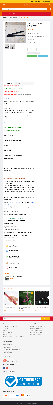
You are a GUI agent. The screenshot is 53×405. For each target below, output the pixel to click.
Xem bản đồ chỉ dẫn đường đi (11, 106)
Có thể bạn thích (10, 274)
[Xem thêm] (29, 44)
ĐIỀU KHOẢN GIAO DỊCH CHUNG (36, 328)
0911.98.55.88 (33, 56)
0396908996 (9, 347)
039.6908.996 (28, 94)
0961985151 (9, 352)
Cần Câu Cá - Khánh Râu (14, 97)
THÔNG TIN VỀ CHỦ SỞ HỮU (36, 330)
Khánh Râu (35, 403)
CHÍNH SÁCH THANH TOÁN (35, 334)
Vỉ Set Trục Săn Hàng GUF (40, 307)
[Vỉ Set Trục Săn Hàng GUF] (42, 298)
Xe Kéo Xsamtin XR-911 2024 (16, 276)
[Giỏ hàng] (49, 4)
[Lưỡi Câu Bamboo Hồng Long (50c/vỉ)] (11, 298)
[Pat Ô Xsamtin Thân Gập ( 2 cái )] (26, 298)
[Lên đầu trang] (50, 401)
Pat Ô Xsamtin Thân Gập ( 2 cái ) (26, 307)
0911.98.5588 (21, 94)
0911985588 (12, 269)
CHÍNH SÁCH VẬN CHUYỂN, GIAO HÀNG (38, 326)
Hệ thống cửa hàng (46, 1)
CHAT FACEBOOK (43, 56)
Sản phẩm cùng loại (10, 289)
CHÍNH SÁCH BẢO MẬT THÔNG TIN (37, 332)
